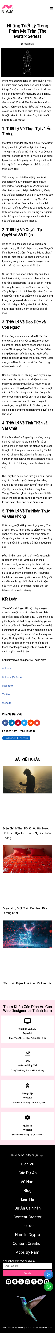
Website (6, 702)
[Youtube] (40, 1281)
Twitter (6, 694)
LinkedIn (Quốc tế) (12, 677)
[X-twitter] (21, 1281)
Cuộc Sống (29, 44)
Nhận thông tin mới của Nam (19, 1260)
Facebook (7, 685)
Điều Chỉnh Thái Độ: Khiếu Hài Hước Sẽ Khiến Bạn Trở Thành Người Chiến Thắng (27, 833)
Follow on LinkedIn (16, 738)
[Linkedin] (8, 1281)
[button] (5, 722)
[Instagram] (27, 1281)
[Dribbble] (34, 1281)
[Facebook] (15, 1281)
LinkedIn (7, 668)
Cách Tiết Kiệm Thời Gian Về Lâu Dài (27, 983)
